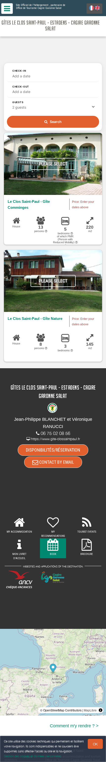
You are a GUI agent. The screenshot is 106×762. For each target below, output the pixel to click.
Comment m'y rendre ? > (74, 725)
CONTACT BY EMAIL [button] (56, 462)
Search (55, 122)
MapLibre (90, 710)
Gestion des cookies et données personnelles (32, 756)
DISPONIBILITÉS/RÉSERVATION (53, 450)
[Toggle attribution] (101, 710)
